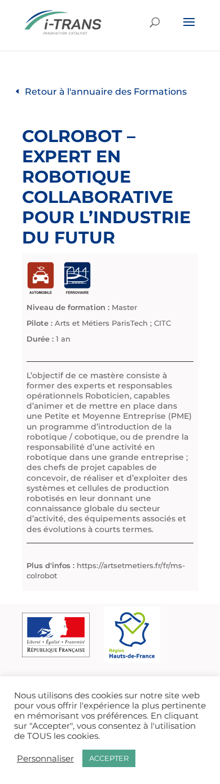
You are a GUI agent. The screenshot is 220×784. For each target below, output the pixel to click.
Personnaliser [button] (45, 759)
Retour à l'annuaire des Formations (106, 91)
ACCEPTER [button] (109, 758)
